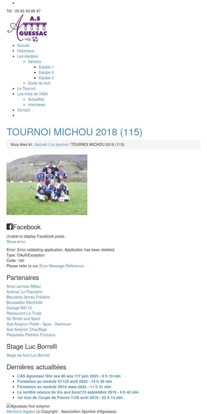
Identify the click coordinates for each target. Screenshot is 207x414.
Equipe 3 (46, 77)
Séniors (34, 61)
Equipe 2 (46, 72)
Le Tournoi (26, 88)
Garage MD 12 (19, 307)
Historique (25, 50)
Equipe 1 (46, 66)
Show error (15, 241)
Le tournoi (59, 144)
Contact (23, 110)
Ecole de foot (39, 83)
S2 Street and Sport (23, 318)
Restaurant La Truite (24, 313)
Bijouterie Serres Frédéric (28, 297)
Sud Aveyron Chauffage (26, 329)
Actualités (36, 99)
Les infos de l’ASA (32, 93)
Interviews (36, 104)
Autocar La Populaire (24, 291)
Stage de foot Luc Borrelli (28, 355)
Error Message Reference (61, 265)
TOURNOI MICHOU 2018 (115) (74, 131)
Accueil (23, 45)
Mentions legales (21, 411)
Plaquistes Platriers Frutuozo (31, 334)
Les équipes (27, 56)
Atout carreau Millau (23, 286)
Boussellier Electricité (24, 302)
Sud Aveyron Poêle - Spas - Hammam (38, 324)
